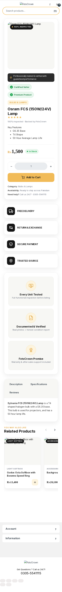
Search (55, 11)
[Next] (54, 430)
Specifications (39, 384)
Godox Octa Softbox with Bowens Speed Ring (21, 474)
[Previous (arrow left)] (2, 584)
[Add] (35, 482)
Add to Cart (33, 177)
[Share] (14, 580)
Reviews (14, 392)
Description (16, 384)
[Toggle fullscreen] (8, 580)
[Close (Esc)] (21, 580)
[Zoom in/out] (2, 580)
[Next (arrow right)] (8, 584)
